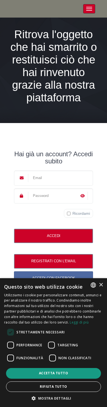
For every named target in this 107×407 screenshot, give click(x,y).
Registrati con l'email (53, 261)
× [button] (101, 285)
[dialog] (53, 342)
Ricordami (81, 213)
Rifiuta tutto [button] (53, 386)
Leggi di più (79, 322)
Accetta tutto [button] (53, 373)
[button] (53, 398)
